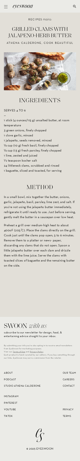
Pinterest (10, 402)
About (8, 372)
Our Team (69, 372)
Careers (69, 379)
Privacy (68, 409)
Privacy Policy (36, 351)
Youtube (10, 409)
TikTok (8, 415)
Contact (69, 385)
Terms (67, 415)
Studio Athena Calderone (22, 385)
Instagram (11, 396)
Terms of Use (19, 351)
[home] (22, 6)
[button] (6, 6)
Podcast (10, 379)
